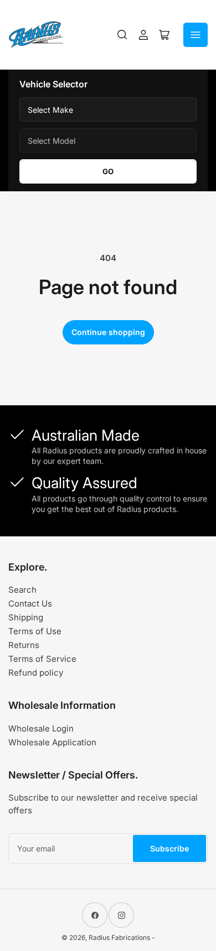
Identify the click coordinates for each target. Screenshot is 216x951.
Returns (23, 645)
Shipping (25, 617)
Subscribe (169, 848)
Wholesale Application (52, 742)
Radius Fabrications (119, 937)
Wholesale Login (41, 728)
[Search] (122, 35)
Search (22, 589)
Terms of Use (34, 631)
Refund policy (35, 672)
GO (108, 171)
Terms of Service (42, 659)
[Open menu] (195, 35)
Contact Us (30, 603)
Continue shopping (108, 332)
